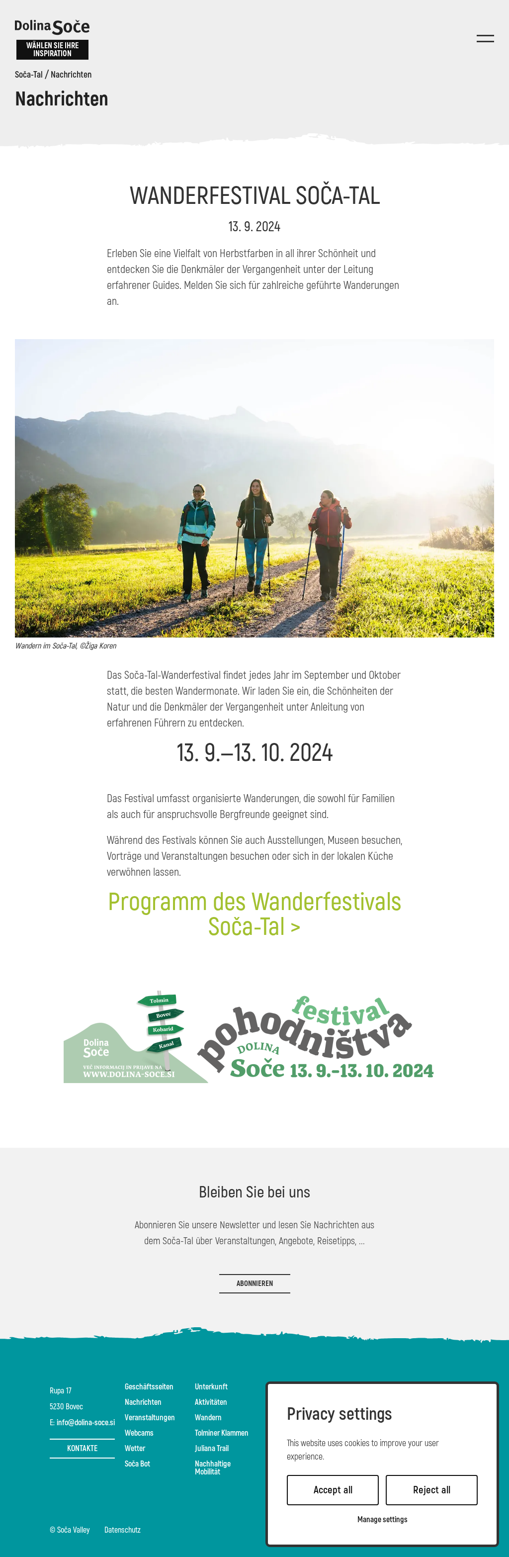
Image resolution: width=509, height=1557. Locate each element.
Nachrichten (71, 75)
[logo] (52, 27)
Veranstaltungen (150, 1418)
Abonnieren (255, 1283)
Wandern (208, 1418)
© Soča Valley (69, 1530)
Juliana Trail (212, 1449)
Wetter (135, 1449)
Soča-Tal (29, 75)
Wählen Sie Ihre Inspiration (52, 50)
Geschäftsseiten (149, 1387)
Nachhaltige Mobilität (213, 1468)
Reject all (431, 1490)
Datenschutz (122, 1530)
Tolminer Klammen (222, 1433)
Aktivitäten (211, 1402)
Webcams (139, 1433)
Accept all (333, 1490)
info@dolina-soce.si (86, 1423)
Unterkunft (211, 1387)
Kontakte (82, 1449)
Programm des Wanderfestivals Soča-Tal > (255, 915)
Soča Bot (137, 1464)
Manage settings (382, 1520)
